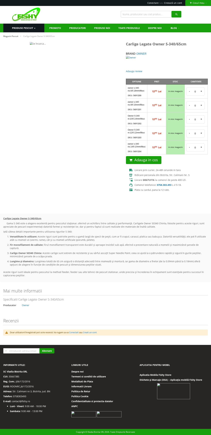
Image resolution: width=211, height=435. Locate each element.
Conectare (153, 2)
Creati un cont (90, 332)
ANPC (74, 406)
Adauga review (134, 71)
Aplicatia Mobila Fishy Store (155, 374)
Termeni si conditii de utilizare (88, 376)
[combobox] (151, 14)
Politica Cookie (79, 396)
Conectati (73, 332)
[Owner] (137, 61)
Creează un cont (173, 2)
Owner (141, 53)
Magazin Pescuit (10, 36)
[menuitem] (175, 28)
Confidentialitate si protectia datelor (92, 401)
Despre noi (77, 371)
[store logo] (26, 15)
